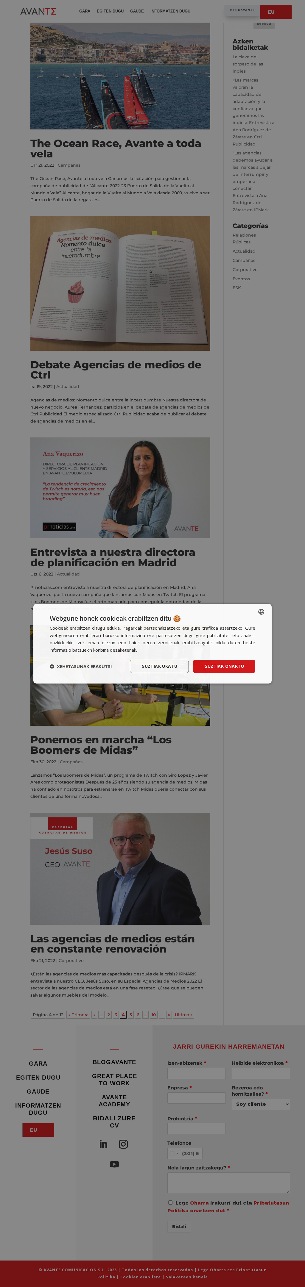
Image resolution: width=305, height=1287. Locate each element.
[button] (81, 666)
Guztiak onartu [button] (224, 666)
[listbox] (261, 611)
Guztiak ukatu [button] (159, 666)
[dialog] (152, 643)
